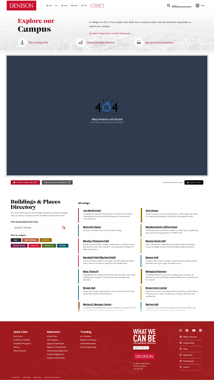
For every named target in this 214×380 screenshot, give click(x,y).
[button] (179, 5)
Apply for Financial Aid (56, 347)
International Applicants (57, 351)
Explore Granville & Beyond (100, 42)
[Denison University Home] (144, 360)
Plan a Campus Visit (38, 42)
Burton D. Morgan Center (97, 304)
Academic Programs (22, 343)
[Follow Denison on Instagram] (180, 330)
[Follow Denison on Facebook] (187, 330)
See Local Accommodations (159, 42)
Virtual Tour (52, 336)
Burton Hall (152, 304)
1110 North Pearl (92, 210)
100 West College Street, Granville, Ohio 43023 (109, 33)
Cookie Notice (27, 377)
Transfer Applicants (55, 354)
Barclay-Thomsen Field (96, 240)
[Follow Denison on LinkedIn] (200, 330)
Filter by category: (18, 235)
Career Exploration (88, 347)
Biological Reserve (156, 271)
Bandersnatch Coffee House (161, 226)
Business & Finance (88, 340)
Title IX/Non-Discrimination (52, 377)
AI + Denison (85, 336)
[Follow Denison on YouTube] (193, 330)
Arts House (152, 210)
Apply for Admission (55, 343)
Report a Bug (37, 377)
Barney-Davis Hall (156, 240)
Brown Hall (89, 287)
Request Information (56, 358)
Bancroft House (92, 226)
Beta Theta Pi (90, 271)
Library (16, 347)
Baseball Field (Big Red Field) (99, 257)
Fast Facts (18, 336)
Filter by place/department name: (24, 222)
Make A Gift (141, 348)
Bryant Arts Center (156, 287)
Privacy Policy (16, 377)
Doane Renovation (88, 343)
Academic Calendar (21, 340)
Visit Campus (52, 340)
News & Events (19, 351)
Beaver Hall (152, 257)
